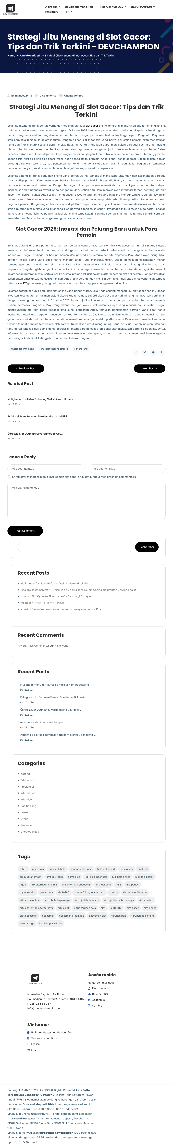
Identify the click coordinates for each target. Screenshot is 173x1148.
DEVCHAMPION (141, 6)
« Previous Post (26, 368)
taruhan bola (118, 915)
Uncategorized (73, 95)
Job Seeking (28, 806)
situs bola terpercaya (57, 900)
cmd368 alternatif (30, 876)
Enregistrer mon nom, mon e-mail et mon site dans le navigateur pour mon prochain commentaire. (74, 476)
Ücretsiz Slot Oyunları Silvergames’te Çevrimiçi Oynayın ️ (56, 596)
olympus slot (27, 892)
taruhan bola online (142, 915)
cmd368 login (54, 876)
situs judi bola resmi (87, 900)
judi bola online (121, 876)
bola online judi (106, 869)
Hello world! (62, 645)
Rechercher (147, 547)
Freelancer (27, 786)
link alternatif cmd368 (44, 884)
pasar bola (46, 892)
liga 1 (23, 884)
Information (28, 793)
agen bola (38, 869)
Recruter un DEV (111, 6)
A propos (51, 6)
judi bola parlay (144, 876)
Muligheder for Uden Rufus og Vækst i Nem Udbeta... (41, 399)
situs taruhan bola (85, 907)
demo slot (74, 876)
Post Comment (25, 530)
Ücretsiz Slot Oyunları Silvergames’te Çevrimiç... (50, 709)
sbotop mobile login (135, 892)
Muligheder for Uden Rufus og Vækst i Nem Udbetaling (55, 583)
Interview (26, 799)
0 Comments (48, 95)
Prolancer (27, 825)
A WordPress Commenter (33, 645)
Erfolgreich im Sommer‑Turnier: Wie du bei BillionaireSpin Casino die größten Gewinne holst (78, 589)
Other (24, 818)
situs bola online (30, 900)
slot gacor (92, 125)
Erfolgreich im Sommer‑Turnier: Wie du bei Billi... (38, 416)
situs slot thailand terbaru (54, 348)
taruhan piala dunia (50, 923)
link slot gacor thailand (22, 348)
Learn (24, 812)
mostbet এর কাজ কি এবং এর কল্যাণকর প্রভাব (42, 602)
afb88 (23, 869)
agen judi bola (57, 869)
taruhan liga (27, 923)
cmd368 (143, 869)
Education (27, 780)
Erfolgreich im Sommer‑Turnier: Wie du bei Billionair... (53, 697)
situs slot (63, 907)
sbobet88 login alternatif (89, 892)
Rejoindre (51, 11)
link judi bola (103, 884)
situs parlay (146, 900)
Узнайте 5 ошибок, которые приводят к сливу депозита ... (58, 734)
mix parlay (132, 884)
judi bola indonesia (96, 876)
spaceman (48, 915)
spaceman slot (97, 915)
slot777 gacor (26, 283)
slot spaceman (28, 915)
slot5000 (116, 907)
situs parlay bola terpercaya (36, 907)
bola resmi (126, 869)
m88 (118, 884)
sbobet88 (63, 892)
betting (25, 773)
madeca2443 (23, 95)
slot (103, 907)
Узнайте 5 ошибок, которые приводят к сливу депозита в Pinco (62, 609)
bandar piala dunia (81, 869)
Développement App (79, 6)
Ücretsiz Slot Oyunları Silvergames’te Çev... (35, 433)
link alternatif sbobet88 (76, 884)
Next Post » (149, 368)
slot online (150, 907)
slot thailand (81, 348)
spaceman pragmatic (71, 915)
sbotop (113, 892)
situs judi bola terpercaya (119, 900)
